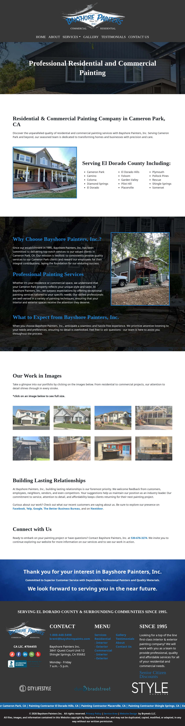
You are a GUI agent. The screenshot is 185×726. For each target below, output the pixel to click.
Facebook (19, 508)
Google (37, 508)
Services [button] (70, 37)
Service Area (111, 713)
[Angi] (12, 654)
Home (41, 37)
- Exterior (101, 646)
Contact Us (138, 37)
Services (100, 635)
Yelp (29, 508)
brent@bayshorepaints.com (70, 639)
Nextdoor (97, 508)
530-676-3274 (139, 538)
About (54, 37)
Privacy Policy (93, 713)
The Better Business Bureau (62, 508)
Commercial (103, 650)
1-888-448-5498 (61, 635)
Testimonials (113, 37)
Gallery (91, 37)
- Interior (101, 643)
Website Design (128, 713)
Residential (103, 639)
